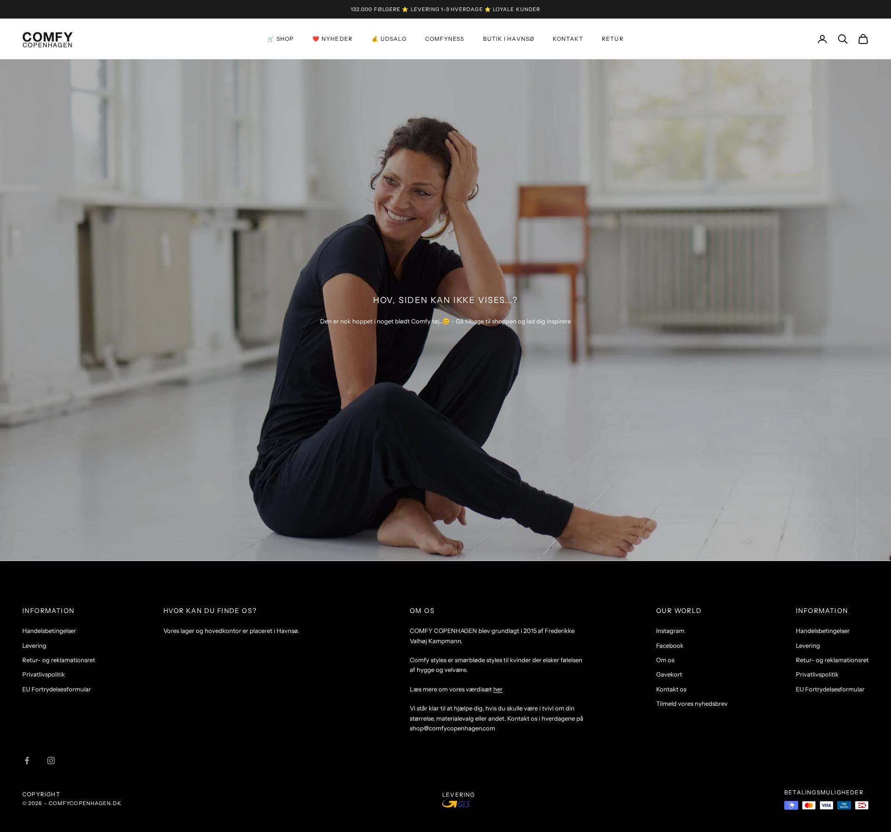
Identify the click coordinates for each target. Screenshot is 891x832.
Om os (665, 660)
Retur (613, 38)
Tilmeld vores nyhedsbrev (692, 703)
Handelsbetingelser (49, 630)
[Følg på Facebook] (27, 760)
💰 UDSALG (389, 38)
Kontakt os (671, 689)
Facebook (670, 645)
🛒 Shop (280, 38)
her (498, 689)
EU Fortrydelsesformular (56, 689)
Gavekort (669, 674)
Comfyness (445, 38)
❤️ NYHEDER (332, 38)
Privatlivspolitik (43, 674)
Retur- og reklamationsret (58, 660)
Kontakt (568, 38)
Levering (34, 645)
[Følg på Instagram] (51, 760)
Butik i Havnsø (509, 38)
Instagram (670, 630)
